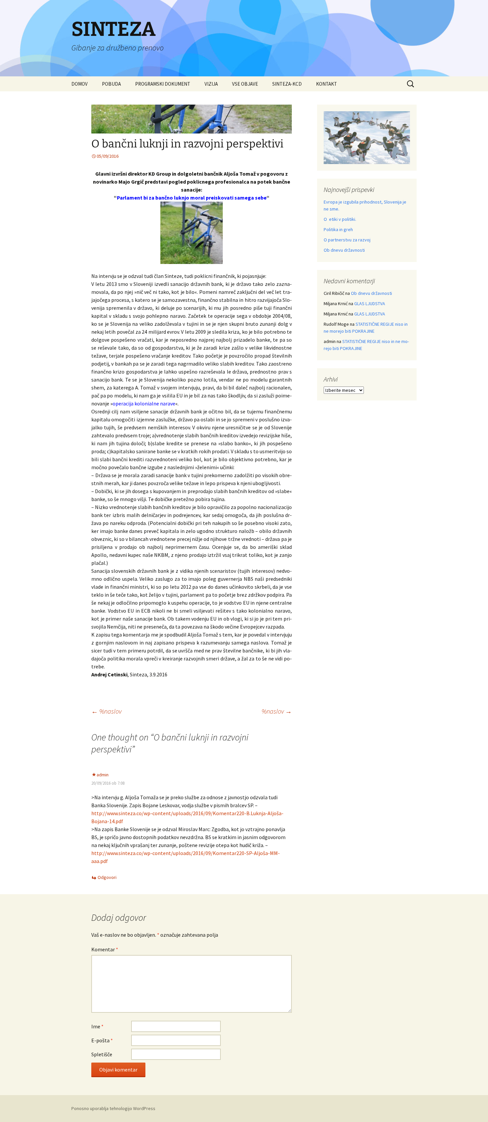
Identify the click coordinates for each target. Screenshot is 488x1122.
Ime (97, 1026)
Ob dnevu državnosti (344, 250)
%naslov (106, 711)
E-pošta (102, 1040)
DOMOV (79, 84)
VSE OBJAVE (245, 84)
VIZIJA (211, 84)
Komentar (104, 949)
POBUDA (111, 84)
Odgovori (107, 877)
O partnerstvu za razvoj (347, 240)
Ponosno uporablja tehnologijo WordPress (113, 1108)
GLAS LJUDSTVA (369, 303)
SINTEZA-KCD (287, 84)
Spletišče (101, 1054)
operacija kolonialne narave (144, 403)
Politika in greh (338, 229)
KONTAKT (326, 84)
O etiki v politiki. (340, 219)
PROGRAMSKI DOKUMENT (162, 84)
